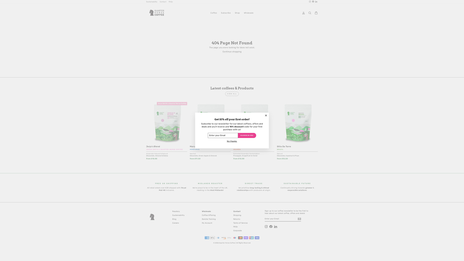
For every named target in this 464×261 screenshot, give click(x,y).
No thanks (232, 141)
